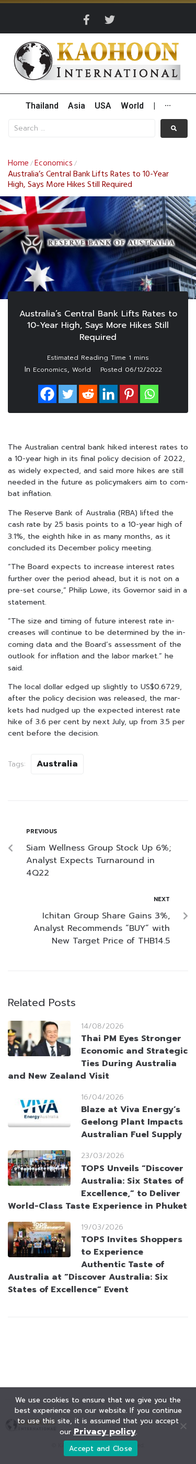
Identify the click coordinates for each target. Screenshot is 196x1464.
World (81, 369)
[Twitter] (109, 19)
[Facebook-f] (86, 19)
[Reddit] (88, 394)
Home (18, 163)
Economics (53, 163)
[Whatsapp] (149, 394)
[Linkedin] (108, 394)
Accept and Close (100, 1449)
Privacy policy (105, 1431)
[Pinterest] (129, 394)
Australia (57, 764)
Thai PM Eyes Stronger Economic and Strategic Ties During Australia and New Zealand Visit (98, 1057)
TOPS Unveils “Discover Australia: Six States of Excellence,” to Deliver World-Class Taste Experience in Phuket (97, 1187)
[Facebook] (47, 394)
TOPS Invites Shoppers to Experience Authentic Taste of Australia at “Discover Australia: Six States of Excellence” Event (95, 1264)
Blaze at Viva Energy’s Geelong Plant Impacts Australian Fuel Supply (132, 1122)
